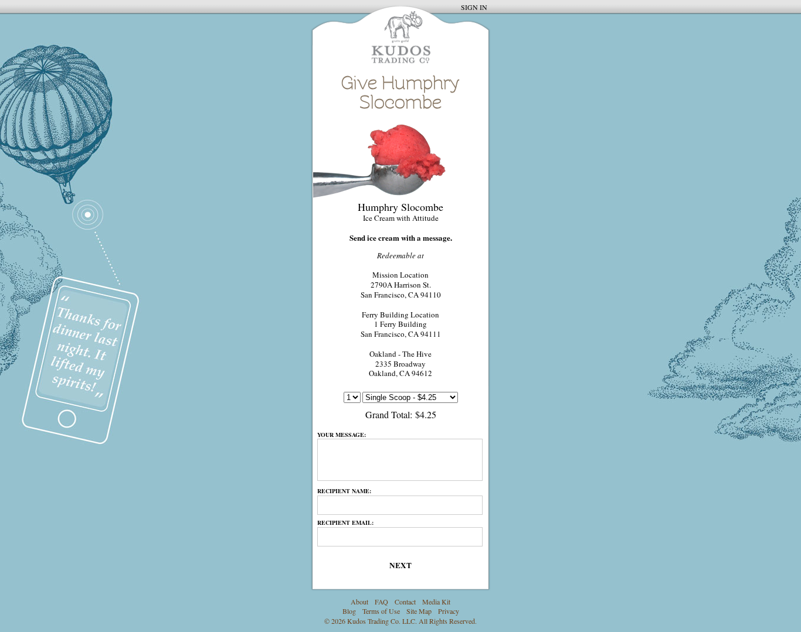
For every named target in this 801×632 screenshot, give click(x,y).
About (359, 601)
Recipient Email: (345, 522)
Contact (405, 601)
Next (400, 565)
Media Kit (436, 601)
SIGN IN (474, 7)
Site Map (419, 611)
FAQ (381, 601)
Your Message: (341, 435)
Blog (349, 611)
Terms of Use (381, 611)
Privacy (448, 611)
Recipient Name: (344, 491)
